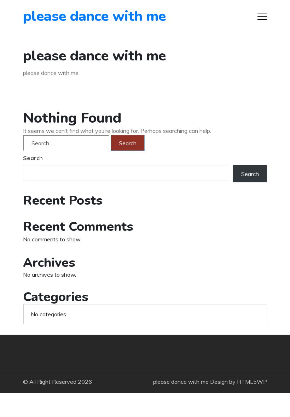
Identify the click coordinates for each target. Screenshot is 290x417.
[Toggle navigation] (262, 16)
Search (33, 157)
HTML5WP (252, 381)
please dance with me (63, 16)
